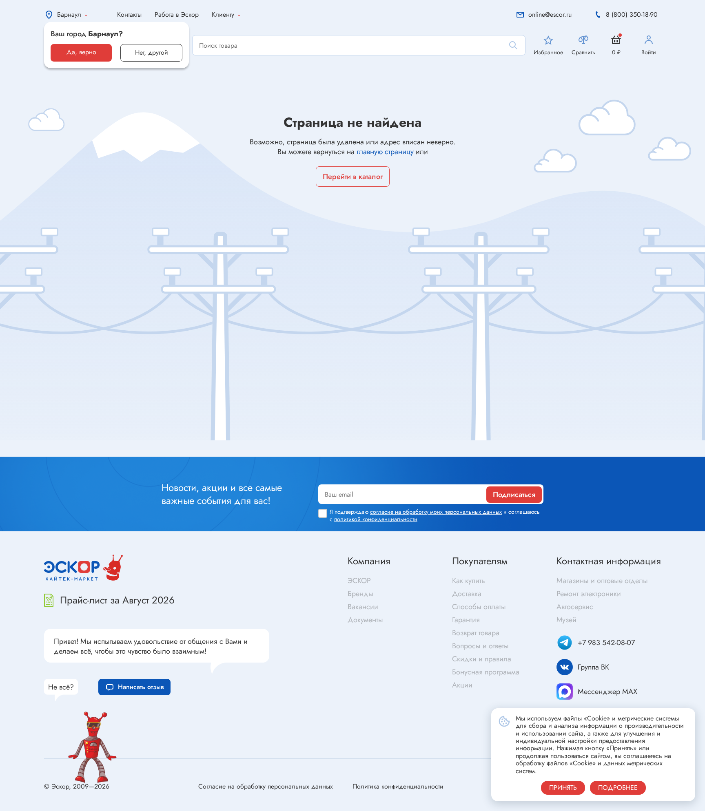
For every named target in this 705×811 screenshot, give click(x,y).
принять (563, 787)
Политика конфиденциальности (397, 786)
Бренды (360, 593)
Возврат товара (475, 633)
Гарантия (466, 619)
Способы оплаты (479, 606)
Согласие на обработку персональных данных (265, 786)
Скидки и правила (481, 659)
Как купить (468, 580)
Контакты (129, 14)
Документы (365, 619)
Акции (462, 685)
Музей (566, 619)
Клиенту (223, 14)
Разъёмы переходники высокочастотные (255, 441)
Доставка (466, 593)
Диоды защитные (64, 451)
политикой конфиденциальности (375, 519)
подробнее (618, 787)
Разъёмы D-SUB (219, 454)
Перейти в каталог (353, 176)
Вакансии (363, 606)
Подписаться (514, 494)
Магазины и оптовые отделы (602, 580)
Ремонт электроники (588, 593)
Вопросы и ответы (480, 646)
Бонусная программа (485, 672)
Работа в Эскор (177, 14)
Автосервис (574, 606)
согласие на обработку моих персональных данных (436, 512)
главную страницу (385, 151)
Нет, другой (151, 52)
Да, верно (81, 52)
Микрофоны (373, 452)
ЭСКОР (359, 580)
